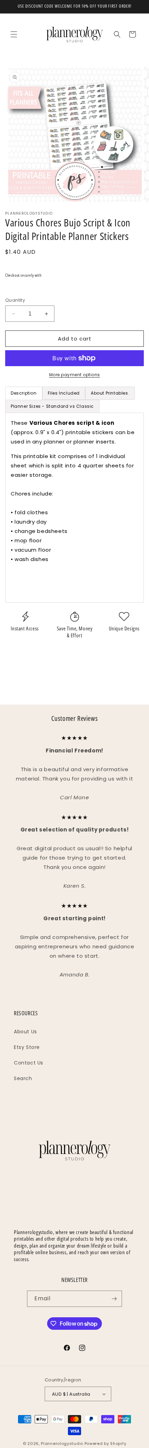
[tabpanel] (74, 508)
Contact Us (28, 1062)
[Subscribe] (114, 1299)
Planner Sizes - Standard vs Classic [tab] (52, 406)
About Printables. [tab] (110, 393)
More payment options (74, 375)
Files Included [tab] (64, 393)
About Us (25, 1031)
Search (23, 1078)
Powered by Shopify (105, 1443)
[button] (13, 34)
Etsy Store (27, 1047)
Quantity (15, 300)
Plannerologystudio (62, 1443)
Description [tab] (24, 393)
